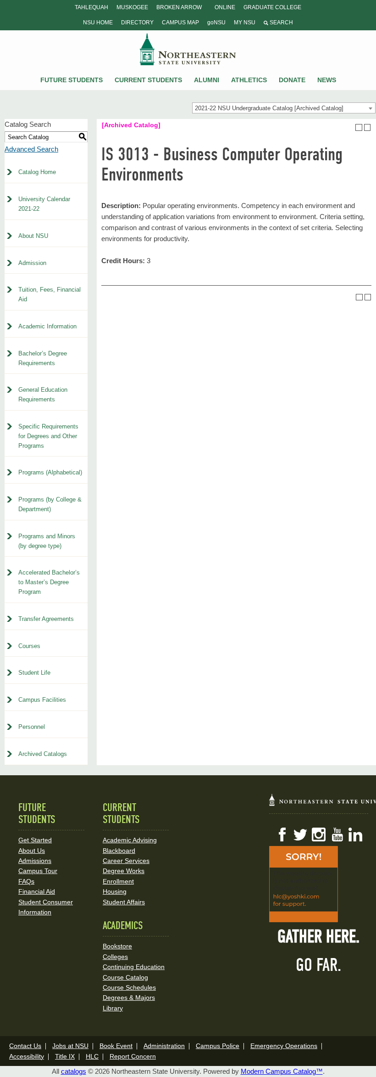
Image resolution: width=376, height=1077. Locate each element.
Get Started (35, 840)
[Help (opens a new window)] (367, 127)
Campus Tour (37, 870)
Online (225, 7)
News (326, 80)
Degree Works (123, 870)
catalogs (73, 1071)
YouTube (337, 834)
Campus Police (217, 1045)
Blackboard (119, 850)
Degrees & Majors (129, 997)
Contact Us (25, 1045)
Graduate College (272, 7)
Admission (32, 262)
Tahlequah (91, 7)
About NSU (33, 235)
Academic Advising (130, 840)
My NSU (244, 22)
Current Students (148, 80)
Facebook (282, 834)
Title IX (65, 1056)
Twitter (300, 834)
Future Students (71, 80)
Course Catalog (125, 977)
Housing (115, 891)
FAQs (26, 881)
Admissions (34, 860)
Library (113, 1008)
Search (280, 22)
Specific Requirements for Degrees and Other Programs (48, 436)
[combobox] (284, 107)
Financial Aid (36, 891)
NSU (188, 49)
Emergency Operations (283, 1045)
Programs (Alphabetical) (50, 472)
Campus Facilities (42, 699)
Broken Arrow (179, 7)
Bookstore (117, 946)
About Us (31, 850)
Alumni (206, 80)
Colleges (115, 956)
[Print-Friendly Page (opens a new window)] (358, 127)
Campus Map (180, 22)
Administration (164, 1045)
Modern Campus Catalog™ (282, 1071)
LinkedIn (355, 834)
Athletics (249, 80)
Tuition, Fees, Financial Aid (49, 294)
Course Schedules (129, 987)
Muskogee (132, 7)
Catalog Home (37, 172)
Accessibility (26, 1056)
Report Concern (133, 1056)
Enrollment (118, 881)
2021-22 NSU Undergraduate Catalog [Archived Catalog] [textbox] (269, 108)
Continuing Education (134, 966)
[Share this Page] (350, 127)
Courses (29, 646)
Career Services (126, 860)
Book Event (116, 1045)
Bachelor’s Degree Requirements (42, 358)
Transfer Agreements (46, 618)
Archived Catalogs (42, 753)
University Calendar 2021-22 (44, 204)
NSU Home (98, 22)
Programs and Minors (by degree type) (46, 541)
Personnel (31, 726)
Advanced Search (31, 149)
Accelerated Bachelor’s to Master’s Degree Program (49, 582)
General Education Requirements (42, 394)
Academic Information (47, 326)
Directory (137, 22)
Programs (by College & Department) (50, 504)
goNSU (216, 22)
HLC (92, 1056)
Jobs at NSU (70, 1045)
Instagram (319, 834)
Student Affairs (124, 902)
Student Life (34, 672)
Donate (292, 80)
